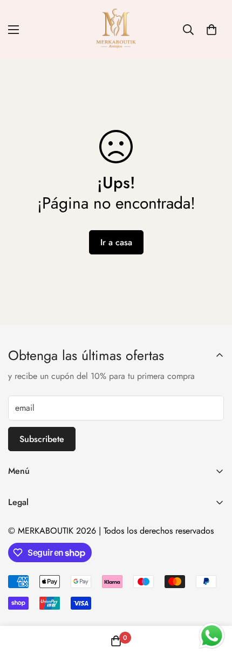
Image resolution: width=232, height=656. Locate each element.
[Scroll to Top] (212, 599)
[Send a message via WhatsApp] (212, 636)
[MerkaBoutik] (116, 29)
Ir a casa (116, 242)
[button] (211, 29)
